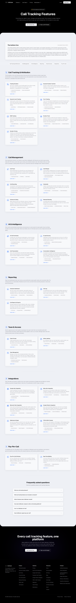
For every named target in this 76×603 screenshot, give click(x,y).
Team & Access (49, 63)
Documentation (49, 570)
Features (18, 2)
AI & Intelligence (34, 63)
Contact (47, 589)
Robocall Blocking (22, 580)
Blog (47, 575)
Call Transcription (22, 577)
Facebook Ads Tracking (37, 575)
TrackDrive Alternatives (64, 581)
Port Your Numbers (49, 582)
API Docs (48, 572)
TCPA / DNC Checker (37, 580)
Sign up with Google (44, 24)
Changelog (48, 577)
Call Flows (21, 572)
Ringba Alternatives (63, 576)
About (47, 587)
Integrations (56, 63)
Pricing (31, 2)
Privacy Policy (60, 596)
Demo (47, 568)
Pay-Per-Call (63, 63)
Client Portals (35, 584)
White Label (21, 582)
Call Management (25, 63)
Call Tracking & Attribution (15, 63)
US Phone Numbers (50, 584)
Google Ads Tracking (36, 572)
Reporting (42, 63)
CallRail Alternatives (64, 568)
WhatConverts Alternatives (65, 583)
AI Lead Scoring (22, 575)
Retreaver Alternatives (64, 578)
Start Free (66, 2)
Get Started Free (30, 24)
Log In (61, 2)
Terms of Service (67, 596)
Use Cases (24, 2)
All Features (21, 584)
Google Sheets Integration (37, 577)
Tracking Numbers (22, 568)
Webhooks (35, 582)
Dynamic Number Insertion (24, 570)
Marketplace (37, 2)
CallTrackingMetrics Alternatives (64, 573)
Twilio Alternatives (63, 570)
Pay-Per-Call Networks (37, 570)
